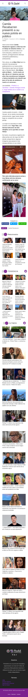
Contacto (18, 694)
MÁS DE (4, 228)
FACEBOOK (5, 223)
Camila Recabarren (13, 228)
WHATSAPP (23, 223)
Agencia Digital (6, 685)
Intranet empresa (6, 681)
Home (9, 694)
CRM (3, 680)
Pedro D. (6, 39)
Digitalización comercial (8, 683)
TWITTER (14, 223)
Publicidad (13, 694)
